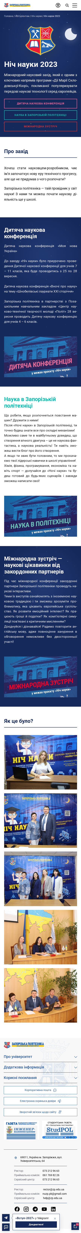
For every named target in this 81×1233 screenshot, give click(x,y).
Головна (8, 16)
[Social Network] (17, 1209)
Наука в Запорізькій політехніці (40, 115)
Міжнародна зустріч (40, 126)
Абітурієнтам (22, 16)
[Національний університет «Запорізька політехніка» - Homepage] (24, 1045)
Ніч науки (36, 16)
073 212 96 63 (51, 1170)
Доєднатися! (36, 1224)
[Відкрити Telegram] (6, 1218)
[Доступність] (58, 5)
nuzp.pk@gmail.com (55, 1193)
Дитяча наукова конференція (40, 103)
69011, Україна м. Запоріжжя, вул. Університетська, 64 (41, 1159)
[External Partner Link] (21, 1130)
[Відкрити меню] (74, 5)
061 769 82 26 (51, 1175)
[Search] (67, 5)
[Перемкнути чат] (6, 1227)
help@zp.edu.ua (52, 1198)
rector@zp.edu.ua (53, 1189)
